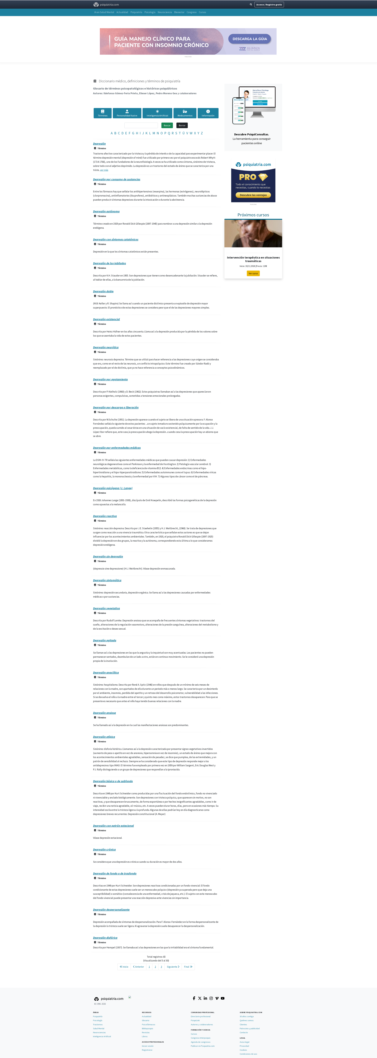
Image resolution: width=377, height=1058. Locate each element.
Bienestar (179, 12)
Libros (145, 1036)
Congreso (192, 12)
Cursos (202, 12)
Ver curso (253, 273)
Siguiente (172, 966)
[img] (157, 111)
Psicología (149, 12)
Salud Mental (98, 1028)
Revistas (146, 1032)
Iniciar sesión (147, 1046)
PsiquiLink (195, 1020)
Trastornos (98, 1024)
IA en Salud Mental (104, 12)
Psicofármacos (148, 1024)
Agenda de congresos (200, 1042)
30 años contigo (247, 1016)
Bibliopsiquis (147, 1028)
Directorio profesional (200, 1016)
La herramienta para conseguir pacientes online (252, 138)
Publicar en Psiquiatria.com (203, 1046)
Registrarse (147, 1050)
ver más (104, 170)
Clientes (243, 1024)
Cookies (243, 1050)
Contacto (244, 1032)
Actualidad (122, 12)
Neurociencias (99, 1032)
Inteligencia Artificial (102, 1036)
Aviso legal (244, 1042)
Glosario (145, 1020)
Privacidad (244, 1046)
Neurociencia (165, 12)
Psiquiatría (136, 12)
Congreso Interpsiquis (200, 1038)
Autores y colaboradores (202, 1024)
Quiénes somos (247, 1020)
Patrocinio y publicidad (250, 1028)
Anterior (139, 966)
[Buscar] (251, 4)
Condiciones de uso (248, 1054)
